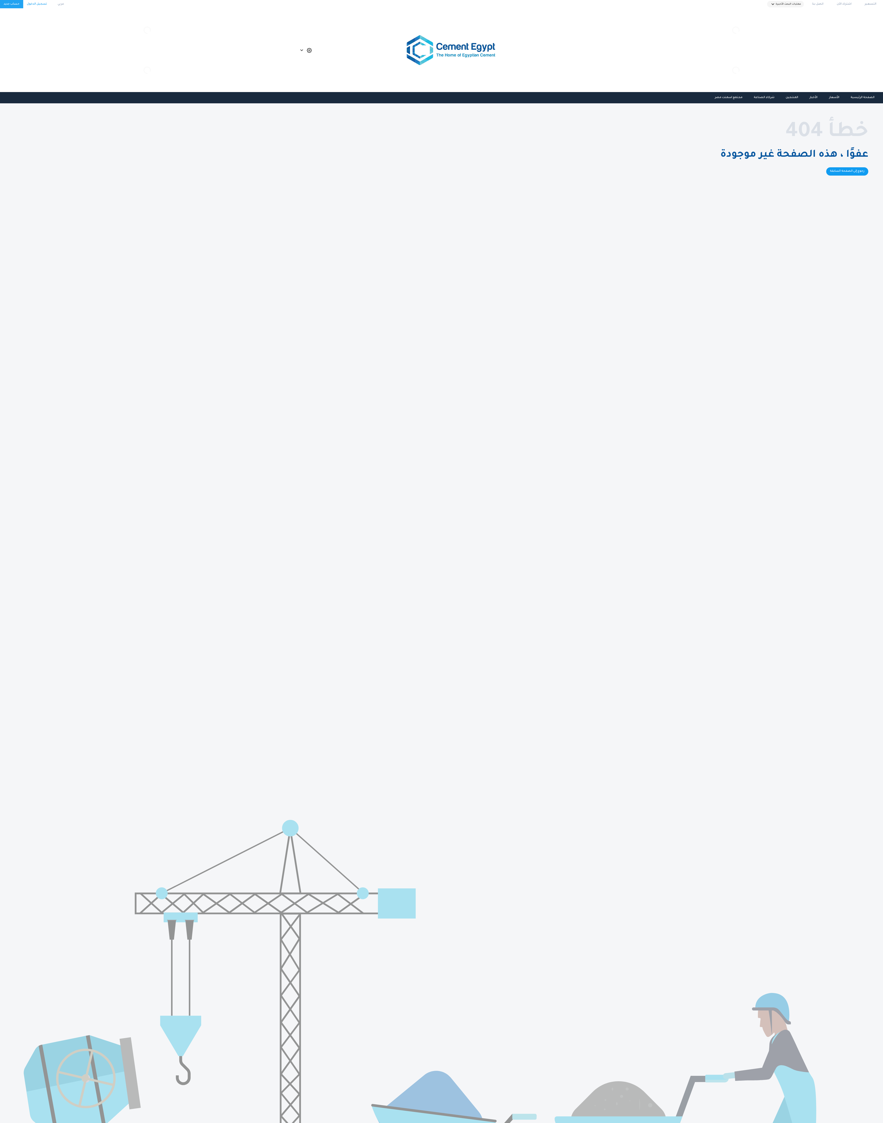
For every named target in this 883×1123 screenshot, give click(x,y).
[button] (785, 4)
